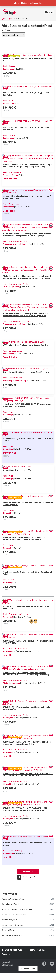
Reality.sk (8, 18)
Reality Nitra (8, 412)
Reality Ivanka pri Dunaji (12, 851)
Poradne (6, 954)
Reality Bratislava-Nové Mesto (15, 614)
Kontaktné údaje (38, 950)
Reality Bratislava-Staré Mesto (15, 241)
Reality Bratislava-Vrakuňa (14, 172)
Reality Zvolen (9, 580)
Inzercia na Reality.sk (12, 950)
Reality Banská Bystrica (12, 351)
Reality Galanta (9, 135)
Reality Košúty (8, 101)
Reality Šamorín (9, 66)
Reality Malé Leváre (11, 204)
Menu (47, 12)
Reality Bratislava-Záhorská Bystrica (18, 321)
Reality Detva (8, 510)
